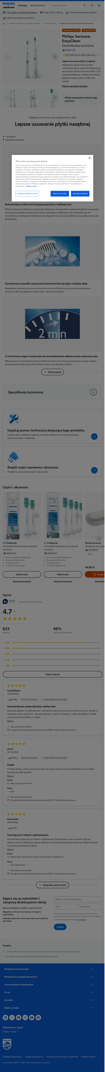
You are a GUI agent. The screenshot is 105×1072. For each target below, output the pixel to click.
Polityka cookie (30, 186)
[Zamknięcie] (89, 158)
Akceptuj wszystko (79, 193)
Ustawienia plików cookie (26, 193)
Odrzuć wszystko (58, 193)
